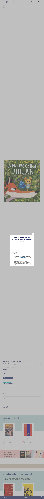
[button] (33, 234)
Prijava (14, 253)
